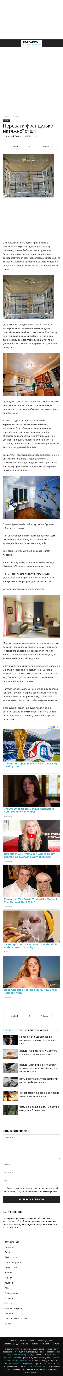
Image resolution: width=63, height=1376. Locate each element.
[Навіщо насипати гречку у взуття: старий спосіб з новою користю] (10, 1054)
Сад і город (10, 1303)
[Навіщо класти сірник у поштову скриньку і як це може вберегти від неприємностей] (10, 1068)
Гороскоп (9, 1247)
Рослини (8, 1298)
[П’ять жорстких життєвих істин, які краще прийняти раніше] (10, 1082)
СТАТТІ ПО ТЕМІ (12, 1030)
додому (6, 116)
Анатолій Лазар (13, 136)
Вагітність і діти (12, 1241)
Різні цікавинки (11, 1293)
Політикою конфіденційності (35, 1366)
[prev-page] (28, 1121)
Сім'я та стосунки (13, 1308)
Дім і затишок (11, 1257)
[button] (5, 43)
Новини (8, 1272)
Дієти (7, 1252)
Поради (16, 116)
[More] (55, 147)
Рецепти (8, 1282)
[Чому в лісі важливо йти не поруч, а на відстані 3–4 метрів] (10, 1110)
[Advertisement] (31, 19)
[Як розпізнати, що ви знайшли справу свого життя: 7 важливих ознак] (10, 1040)
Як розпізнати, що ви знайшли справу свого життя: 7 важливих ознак (37, 1040)
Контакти (55, 1344)
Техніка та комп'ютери (15, 1318)
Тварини (8, 1313)
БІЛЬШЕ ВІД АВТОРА (36, 1030)
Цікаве (7, 1323)
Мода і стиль (10, 1267)
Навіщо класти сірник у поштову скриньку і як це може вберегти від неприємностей (39, 1068)
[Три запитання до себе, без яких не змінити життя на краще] (10, 1096)
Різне (7, 1287)
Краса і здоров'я (12, 1262)
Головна (12, 1340)
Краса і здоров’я (45, 1340)
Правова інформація (40, 1344)
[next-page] (33, 1121)
